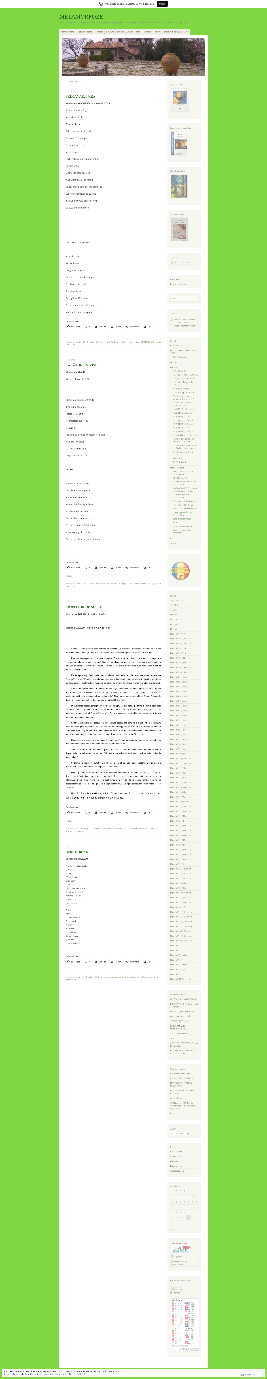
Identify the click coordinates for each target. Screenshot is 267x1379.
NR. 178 (173, 614)
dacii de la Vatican (181, 388)
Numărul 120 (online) (179, 801)
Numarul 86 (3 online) (179, 686)
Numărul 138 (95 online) (180, 883)
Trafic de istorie (180, 462)
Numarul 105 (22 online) (180, 658)
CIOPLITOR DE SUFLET (85, 606)
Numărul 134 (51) (177, 864)
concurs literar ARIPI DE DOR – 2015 (172, 31)
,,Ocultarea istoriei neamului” (185, 375)
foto (138, 31)
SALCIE (173, 1038)
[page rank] (176, 1256)
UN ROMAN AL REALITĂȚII (181, 1016)
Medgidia (123, 342)
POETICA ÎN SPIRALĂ (179, 1021)
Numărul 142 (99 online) (180, 902)
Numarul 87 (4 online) (179, 691)
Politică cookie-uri (77, 1374)
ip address (175, 1292)
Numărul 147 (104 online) (181, 926)
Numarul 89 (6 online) (179, 701)
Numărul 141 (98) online (180, 897)
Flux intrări (174, 1161)
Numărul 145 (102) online (181, 916)
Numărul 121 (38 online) (180, 806)
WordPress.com (177, 1171)
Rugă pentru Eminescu (182, 526)
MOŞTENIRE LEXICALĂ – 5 (184, 431)
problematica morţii (182, 519)
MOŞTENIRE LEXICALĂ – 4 (184, 427)
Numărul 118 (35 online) (180, 792)
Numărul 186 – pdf (178, 969)
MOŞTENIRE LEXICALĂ (182, 413)
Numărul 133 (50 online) (180, 859)
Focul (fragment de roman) (182, 1011)
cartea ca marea (77, 851)
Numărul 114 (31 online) (180, 777)
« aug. (173, 1229)
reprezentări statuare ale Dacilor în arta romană (187, 446)
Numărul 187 (176, 974)
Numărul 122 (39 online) (180, 811)
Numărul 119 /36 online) (180, 797)
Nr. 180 (173, 624)
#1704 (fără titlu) (180, 371)
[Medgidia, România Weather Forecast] (184, 322)
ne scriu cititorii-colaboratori (185, 435)
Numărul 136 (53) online (180, 873)
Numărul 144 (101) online (181, 912)
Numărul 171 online (178, 955)
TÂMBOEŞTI (178, 458)
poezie (150, 977)
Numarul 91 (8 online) (179, 710)
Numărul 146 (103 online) (181, 921)
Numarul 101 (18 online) (180, 638)
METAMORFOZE (81, 16)
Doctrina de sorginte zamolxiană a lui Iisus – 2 (183, 404)
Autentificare (175, 1156)
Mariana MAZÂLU (111, 342)
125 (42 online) (176, 605)
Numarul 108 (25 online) (180, 672)
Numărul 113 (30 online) (180, 773)
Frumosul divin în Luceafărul (185, 501)
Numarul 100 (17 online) (180, 634)
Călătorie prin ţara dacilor (184, 378)
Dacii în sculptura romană (184, 392)
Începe (162, 4)
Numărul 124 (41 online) (180, 821)
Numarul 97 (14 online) (180, 739)
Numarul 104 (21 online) (180, 653)
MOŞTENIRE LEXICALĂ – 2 (184, 420)
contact (99, 31)
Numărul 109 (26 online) (180, 753)
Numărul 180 (176, 960)
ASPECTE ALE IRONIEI (179, 1033)
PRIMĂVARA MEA (80, 96)
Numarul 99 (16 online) (180, 749)
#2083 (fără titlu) (180, 357)
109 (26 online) (81, 828)
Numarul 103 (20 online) (180, 648)
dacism (173, 610)
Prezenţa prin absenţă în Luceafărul (182, 513)
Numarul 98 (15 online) (180, 744)
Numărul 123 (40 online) (84, 342)
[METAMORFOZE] (133, 57)
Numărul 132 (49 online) (180, 854)
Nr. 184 (173, 629)
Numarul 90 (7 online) (179, 706)
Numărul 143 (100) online (181, 907)
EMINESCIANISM (125, 31)
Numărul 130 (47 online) (180, 845)
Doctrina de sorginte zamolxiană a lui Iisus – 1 (183, 397)
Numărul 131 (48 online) (180, 849)
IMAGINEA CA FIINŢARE (180, 1073)
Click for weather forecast (184, 326)
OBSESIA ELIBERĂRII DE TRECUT (183, 999)
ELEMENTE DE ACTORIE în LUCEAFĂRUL (181, 1084)
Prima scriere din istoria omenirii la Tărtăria (183, 440)
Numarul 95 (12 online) (84, 977)
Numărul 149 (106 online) (181, 936)
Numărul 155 (176, 950)
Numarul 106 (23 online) (180, 662)
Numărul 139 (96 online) (180, 888)
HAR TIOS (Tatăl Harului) (183, 409)
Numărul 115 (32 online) (180, 782)
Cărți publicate (85, 31)
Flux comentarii (177, 1166)
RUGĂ (175, 522)
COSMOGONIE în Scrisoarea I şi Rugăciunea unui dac (185, 489)
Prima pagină (67, 31)
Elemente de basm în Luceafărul (181, 496)
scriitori (147, 31)
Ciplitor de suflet (103, 828)
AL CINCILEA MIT (180, 478)
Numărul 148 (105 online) (181, 931)
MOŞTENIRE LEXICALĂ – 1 (184, 416)
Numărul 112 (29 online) (180, 768)
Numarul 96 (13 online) (180, 734)
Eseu (113, 828)
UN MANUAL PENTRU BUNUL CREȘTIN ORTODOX (182, 1052)
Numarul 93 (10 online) (180, 720)
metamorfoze (141, 977)
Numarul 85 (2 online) (179, 682)
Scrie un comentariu (74, 831)
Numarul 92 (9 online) (179, 715)
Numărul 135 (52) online (180, 869)
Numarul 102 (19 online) (180, 643)
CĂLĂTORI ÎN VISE (81, 365)
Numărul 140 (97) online (180, 892)
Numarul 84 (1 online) (179, 677)
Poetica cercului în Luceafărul (185, 508)
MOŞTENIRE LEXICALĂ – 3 (184, 424)
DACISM (110, 31)
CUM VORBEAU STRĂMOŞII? (182, 1078)
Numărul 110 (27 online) (84, 583)
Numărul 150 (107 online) (181, 940)
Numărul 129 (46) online (180, 840)
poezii (130, 342)
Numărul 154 (176, 945)
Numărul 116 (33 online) (180, 787)
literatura (107, 977)
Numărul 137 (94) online (180, 878)
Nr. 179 (173, 619)
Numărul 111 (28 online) (180, 763)
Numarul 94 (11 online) (180, 725)
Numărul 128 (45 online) (180, 835)
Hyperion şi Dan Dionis (183, 505)
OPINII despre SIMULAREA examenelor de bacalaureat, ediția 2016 (182, 1106)
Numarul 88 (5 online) (179, 696)
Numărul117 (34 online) (180, 979)
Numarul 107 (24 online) (180, 667)
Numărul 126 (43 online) (180, 825)
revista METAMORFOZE (143, 342)
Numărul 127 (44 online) (180, 830)
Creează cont (176, 1151)
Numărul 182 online (178, 964)
